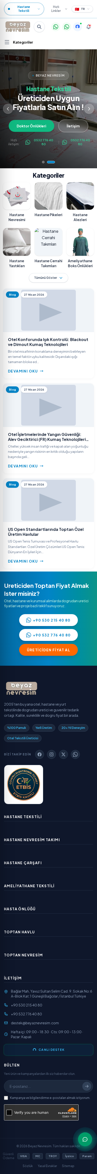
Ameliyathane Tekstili (29, 886)
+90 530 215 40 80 (52, 620)
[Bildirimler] (88, 26)
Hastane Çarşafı (23, 862)
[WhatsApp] (75, 754)
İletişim (75, 126)
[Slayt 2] (51, 162)
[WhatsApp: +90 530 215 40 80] (55, 26)
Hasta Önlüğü (20, 909)
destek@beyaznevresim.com (35, 1023)
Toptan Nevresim (23, 955)
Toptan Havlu (19, 932)
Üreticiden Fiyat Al (48, 650)
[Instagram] (51, 754)
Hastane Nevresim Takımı (32, 839)
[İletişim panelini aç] (85, 1139)
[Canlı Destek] (77, 26)
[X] (63, 754)
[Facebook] (39, 754)
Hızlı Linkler (56, 9)
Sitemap (68, 1166)
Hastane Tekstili (23, 816)
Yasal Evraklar (47, 1166)
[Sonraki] (89, 109)
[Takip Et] (86, 1086)
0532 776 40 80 (43, 142)
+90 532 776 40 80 (52, 635)
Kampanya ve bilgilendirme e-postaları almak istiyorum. (50, 1098)
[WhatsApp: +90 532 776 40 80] (66, 26)
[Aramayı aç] (39, 26)
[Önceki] (8, 109)
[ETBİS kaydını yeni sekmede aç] (23, 784)
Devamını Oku (23, 371)
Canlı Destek (51, 1050)
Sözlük (28, 1166)
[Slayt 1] (43, 162)
